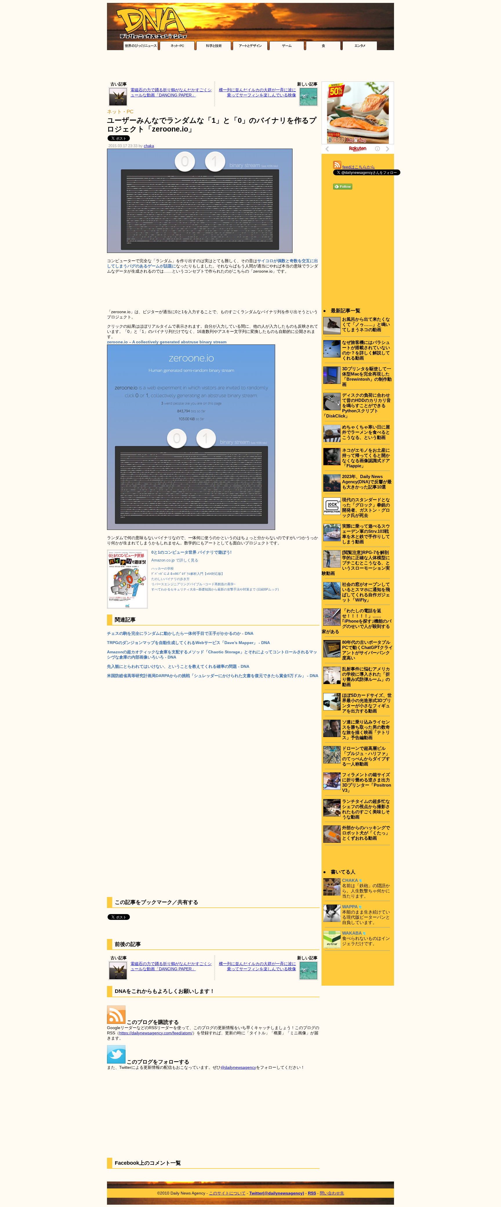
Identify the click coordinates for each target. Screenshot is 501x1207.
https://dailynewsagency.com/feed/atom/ (156, 1033)
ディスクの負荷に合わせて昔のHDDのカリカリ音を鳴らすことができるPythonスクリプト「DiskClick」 (356, 405)
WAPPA (350, 906)
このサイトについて (227, 1193)
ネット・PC (120, 111)
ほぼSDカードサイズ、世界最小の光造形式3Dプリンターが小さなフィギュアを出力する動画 (367, 703)
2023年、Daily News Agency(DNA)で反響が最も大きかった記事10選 (367, 481)
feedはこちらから (358, 167)
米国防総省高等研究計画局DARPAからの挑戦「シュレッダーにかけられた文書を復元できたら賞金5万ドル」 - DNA (212, 675)
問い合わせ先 (332, 1193)
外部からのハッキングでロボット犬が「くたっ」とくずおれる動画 (366, 832)
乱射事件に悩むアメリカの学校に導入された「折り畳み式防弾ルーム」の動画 (366, 676)
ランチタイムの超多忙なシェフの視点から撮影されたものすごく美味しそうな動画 (366, 809)
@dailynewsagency (238, 1067)
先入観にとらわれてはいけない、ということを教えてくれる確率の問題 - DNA (178, 666)
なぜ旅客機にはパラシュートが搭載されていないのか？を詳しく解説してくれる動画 (366, 350)
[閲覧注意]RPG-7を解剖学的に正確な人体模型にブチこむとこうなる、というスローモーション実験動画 (356, 563)
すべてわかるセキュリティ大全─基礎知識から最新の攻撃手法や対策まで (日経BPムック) (215, 589)
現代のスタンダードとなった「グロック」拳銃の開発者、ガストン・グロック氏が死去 (366, 507)
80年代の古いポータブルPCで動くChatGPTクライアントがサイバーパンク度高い (367, 650)
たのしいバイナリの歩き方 (170, 579)
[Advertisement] (250, 67)
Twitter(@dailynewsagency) (276, 1193)
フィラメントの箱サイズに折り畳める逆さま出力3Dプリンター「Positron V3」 (366, 782)
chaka (149, 146)
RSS (312, 1193)
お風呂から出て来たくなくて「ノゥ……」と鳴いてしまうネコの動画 (366, 324)
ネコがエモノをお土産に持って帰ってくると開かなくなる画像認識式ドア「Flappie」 (366, 458)
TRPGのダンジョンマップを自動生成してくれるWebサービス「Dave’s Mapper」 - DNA (188, 642)
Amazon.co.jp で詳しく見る (174, 560)
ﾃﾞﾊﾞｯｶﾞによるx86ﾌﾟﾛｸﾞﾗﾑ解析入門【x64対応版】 (187, 573)
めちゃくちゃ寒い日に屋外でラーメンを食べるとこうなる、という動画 (366, 432)
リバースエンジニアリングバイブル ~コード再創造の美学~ (193, 584)
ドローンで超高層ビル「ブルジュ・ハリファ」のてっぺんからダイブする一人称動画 (366, 756)
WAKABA (352, 933)
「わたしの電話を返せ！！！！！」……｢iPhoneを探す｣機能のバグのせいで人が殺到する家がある (356, 621)
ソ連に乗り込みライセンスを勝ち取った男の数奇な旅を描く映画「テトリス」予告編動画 (366, 729)
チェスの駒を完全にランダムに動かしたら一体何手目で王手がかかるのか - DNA (180, 633)
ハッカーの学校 (162, 568)
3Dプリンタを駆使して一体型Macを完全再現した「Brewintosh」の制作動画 (367, 376)
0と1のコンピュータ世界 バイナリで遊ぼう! (191, 552)
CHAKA (350, 880)
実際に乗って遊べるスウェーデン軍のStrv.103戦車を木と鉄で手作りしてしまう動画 (366, 534)
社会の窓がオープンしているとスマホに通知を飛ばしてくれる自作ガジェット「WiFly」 (366, 592)
